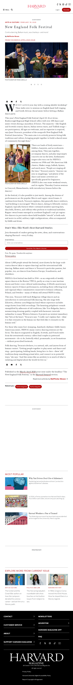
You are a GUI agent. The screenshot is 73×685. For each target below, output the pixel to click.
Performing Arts (21, 386)
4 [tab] (41, 84)
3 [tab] (38, 84)
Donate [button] (66, 10)
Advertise (43, 623)
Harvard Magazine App (50, 630)
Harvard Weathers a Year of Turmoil (43, 513)
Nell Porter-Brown (13, 36)
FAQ (40, 636)
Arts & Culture (12, 22)
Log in (57, 10)
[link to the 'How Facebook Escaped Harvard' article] (16, 502)
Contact (8, 616)
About (7, 633)
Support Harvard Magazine (18, 642)
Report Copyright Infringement (32, 679)
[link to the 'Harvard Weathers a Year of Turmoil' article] (16, 519)
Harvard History (55, 587)
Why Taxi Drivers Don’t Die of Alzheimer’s (46, 478)
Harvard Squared (43, 374)
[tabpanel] (36, 62)
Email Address (9, 239)
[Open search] (12, 9)
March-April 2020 (22, 40)
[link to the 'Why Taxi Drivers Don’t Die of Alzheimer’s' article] (16, 484)
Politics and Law (33, 587)
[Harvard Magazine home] (36, 6)
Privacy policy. (10, 256)
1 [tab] (31, 84)
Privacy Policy (26, 671)
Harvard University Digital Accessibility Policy (36, 675)
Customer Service (13, 625)
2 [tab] (34, 84)
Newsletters (45, 616)
